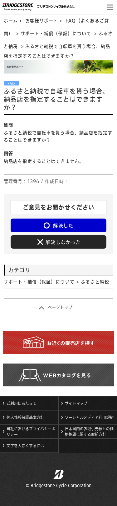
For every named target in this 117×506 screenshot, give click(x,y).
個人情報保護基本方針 (25, 417)
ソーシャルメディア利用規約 (89, 417)
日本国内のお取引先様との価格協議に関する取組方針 (89, 431)
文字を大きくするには (25, 445)
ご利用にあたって (22, 403)
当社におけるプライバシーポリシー (31, 431)
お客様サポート (41, 20)
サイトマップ (76, 403)
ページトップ (60, 307)
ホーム (11, 20)
